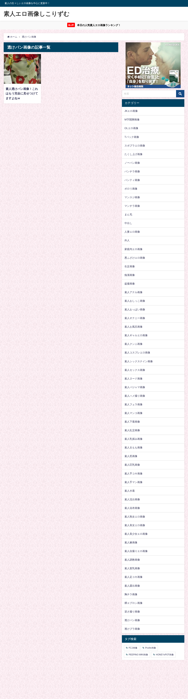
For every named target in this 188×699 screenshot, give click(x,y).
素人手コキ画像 (133, 473)
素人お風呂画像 (133, 326)
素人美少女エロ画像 (136, 534)
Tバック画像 (131, 137)
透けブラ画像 (132, 629)
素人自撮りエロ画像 (136, 551)
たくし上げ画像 (133, 154)
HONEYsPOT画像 (165, 655)
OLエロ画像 (131, 128)
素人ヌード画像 (133, 378)
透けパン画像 (132, 620)
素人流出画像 (132, 499)
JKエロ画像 (131, 111)
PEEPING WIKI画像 (138, 655)
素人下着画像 (132, 421)
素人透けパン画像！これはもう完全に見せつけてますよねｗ (22, 93)
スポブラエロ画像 (134, 145)
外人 (127, 240)
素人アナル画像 (133, 292)
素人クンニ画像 (133, 344)
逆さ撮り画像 (132, 611)
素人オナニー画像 (134, 318)
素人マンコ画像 (133, 413)
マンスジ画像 (132, 197)
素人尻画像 (130, 456)
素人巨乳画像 (132, 464)
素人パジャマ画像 (134, 387)
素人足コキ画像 (133, 577)
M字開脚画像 (132, 119)
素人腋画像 (130, 542)
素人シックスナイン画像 (138, 361)
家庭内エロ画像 (133, 249)
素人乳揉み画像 (133, 439)
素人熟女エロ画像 (134, 516)
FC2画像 (133, 648)
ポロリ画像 (130, 188)
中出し (128, 223)
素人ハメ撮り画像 (134, 396)
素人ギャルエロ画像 (136, 335)
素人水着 (129, 490)
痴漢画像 (129, 275)
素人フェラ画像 (133, 404)
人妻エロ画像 (132, 231)
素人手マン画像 (133, 482)
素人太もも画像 (133, 447)
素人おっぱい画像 (134, 309)
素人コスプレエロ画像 (137, 352)
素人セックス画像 (134, 370)
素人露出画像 (132, 585)
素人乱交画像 (132, 430)
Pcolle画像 (150, 648)
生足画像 (129, 266)
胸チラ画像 (130, 594)
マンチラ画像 (132, 206)
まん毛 (128, 214)
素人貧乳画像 (132, 568)
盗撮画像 (129, 283)
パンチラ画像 (132, 171)
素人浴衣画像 (132, 508)
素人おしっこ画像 (134, 301)
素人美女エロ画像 (134, 525)
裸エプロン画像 (133, 603)
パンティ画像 (132, 180)
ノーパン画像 (132, 163)
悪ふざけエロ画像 (134, 257)
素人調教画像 (132, 559)
